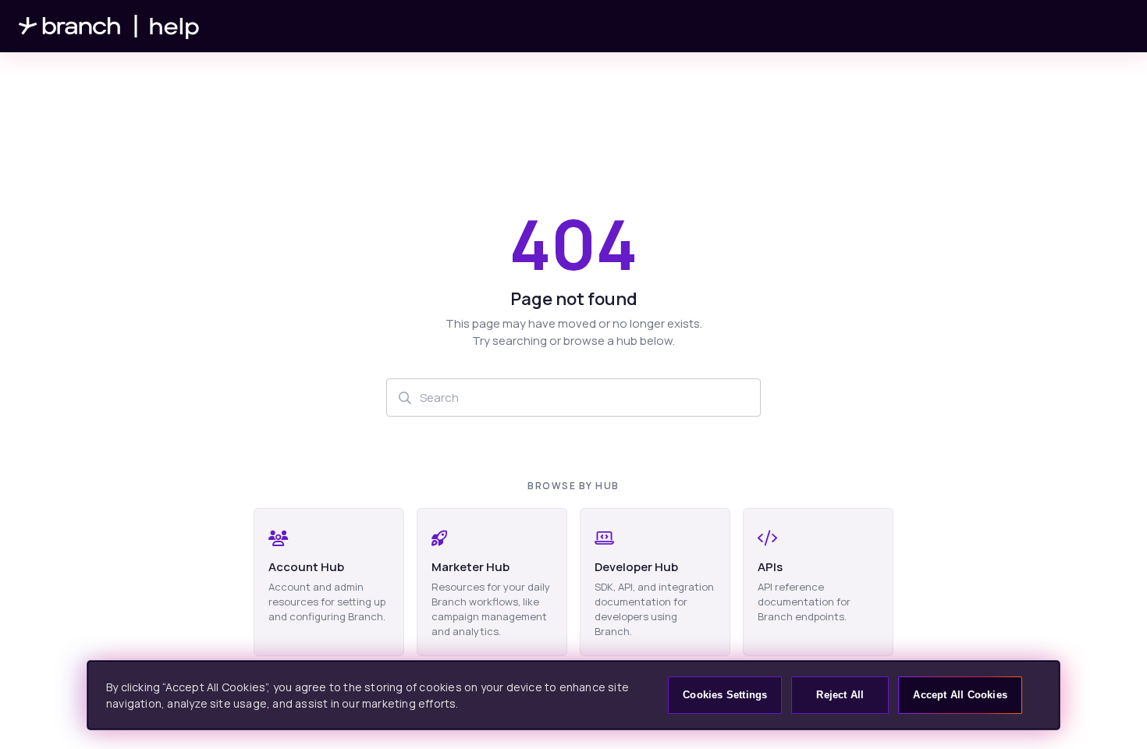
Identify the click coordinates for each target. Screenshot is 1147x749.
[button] (1111, 710)
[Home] (109, 26)
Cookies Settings (725, 695)
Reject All (840, 695)
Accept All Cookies (960, 695)
